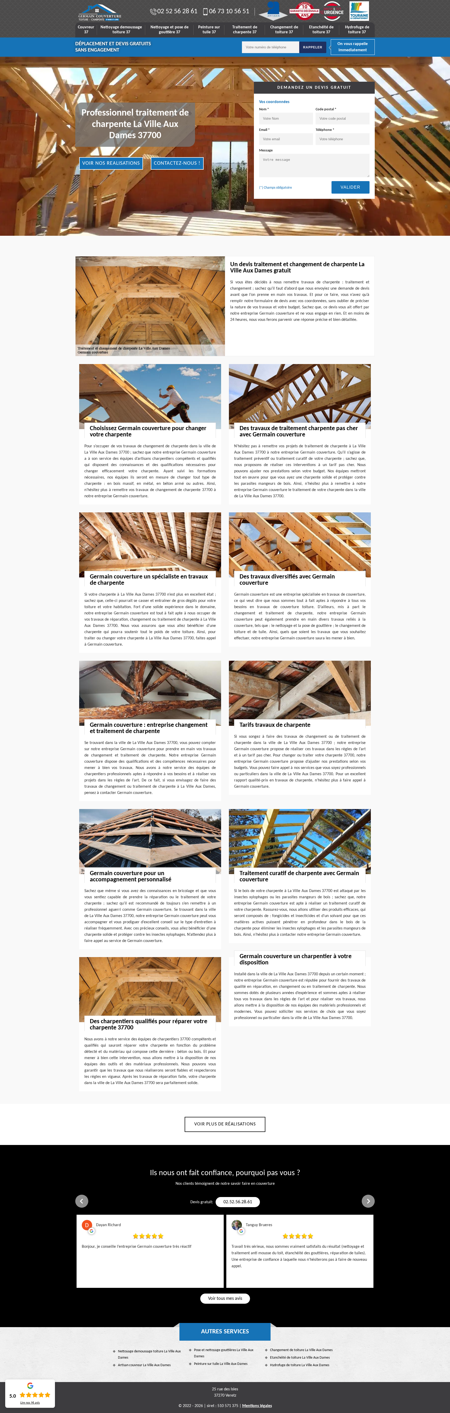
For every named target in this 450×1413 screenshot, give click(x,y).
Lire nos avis (30, 1402)
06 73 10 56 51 (229, 11)
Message (266, 150)
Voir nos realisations (111, 163)
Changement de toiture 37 (284, 29)
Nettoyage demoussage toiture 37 (121, 29)
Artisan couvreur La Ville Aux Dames (144, 1365)
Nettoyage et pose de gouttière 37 (170, 29)
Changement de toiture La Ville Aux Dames (301, 1350)
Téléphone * (325, 130)
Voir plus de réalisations (225, 1124)
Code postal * (326, 109)
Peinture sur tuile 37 (209, 29)
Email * (264, 130)
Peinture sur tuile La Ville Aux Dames (220, 1364)
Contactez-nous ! (177, 163)
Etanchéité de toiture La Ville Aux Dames (300, 1358)
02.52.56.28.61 (237, 1202)
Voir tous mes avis (225, 1298)
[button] (81, 1201)
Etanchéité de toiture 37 (321, 29)
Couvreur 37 (86, 29)
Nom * (264, 109)
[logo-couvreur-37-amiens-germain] (99, 12)
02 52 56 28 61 (177, 11)
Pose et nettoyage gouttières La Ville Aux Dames (223, 1353)
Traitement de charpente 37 (244, 29)
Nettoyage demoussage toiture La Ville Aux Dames (149, 1355)
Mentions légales (257, 1406)
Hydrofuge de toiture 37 (357, 29)
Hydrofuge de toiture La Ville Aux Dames (299, 1365)
